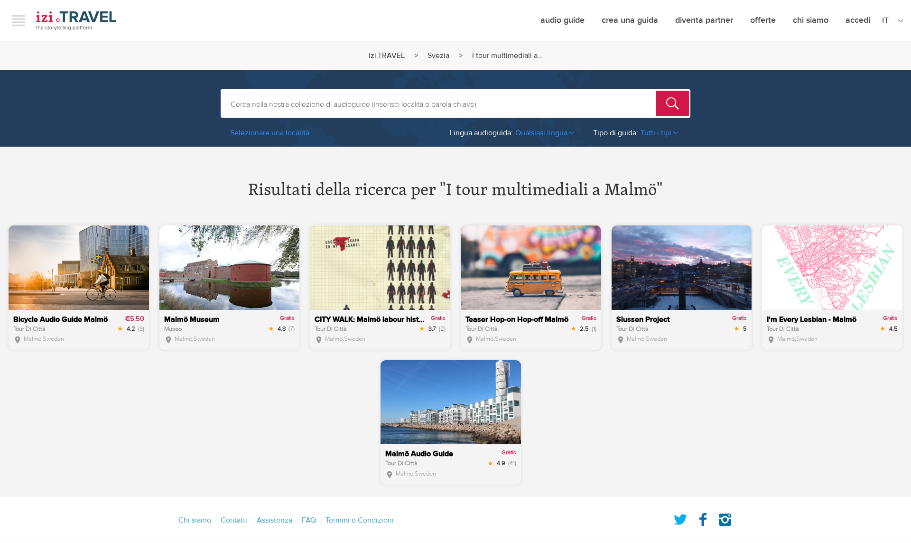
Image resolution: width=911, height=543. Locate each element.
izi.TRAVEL (76, 20)
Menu (18, 20)
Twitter (680, 518)
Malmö (32, 339)
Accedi (858, 20)
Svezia (438, 55)
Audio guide (562, 20)
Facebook (702, 518)
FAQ (309, 520)
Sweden (53, 339)
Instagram (725, 518)
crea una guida (630, 20)
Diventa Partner (704, 20)
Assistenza (274, 520)
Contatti (234, 520)
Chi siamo (810, 20)
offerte (763, 20)
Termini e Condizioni (359, 520)
